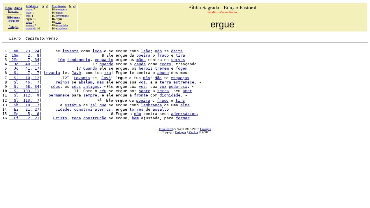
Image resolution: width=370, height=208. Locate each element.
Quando (90, 68)
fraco (163, 55)
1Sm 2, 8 (24, 55)
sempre (90, 95)
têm (61, 59)
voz (142, 82)
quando (106, 64)
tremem (162, 68)
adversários (184, 114)
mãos (141, 59)
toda (76, 118)
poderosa (178, 86)
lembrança (151, 105)
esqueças (180, 78)
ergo (28, 15)
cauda (140, 64)
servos (178, 59)
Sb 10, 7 (24, 105)
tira (180, 55)
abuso (163, 72)
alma (185, 105)
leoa (97, 51)
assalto (161, 109)
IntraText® (166, 129)
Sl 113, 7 (24, 101)
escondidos (62, 25)
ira (107, 72)
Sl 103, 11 (24, 91)
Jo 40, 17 (24, 64)
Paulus (193, 132)
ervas (58, 22)
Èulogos (205, 129)
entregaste (61, 9)
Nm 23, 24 (24, 51)
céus (55, 86)
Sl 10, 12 (24, 78)
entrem (59, 12)
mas (100, 82)
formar (183, 118)
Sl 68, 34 (24, 86)
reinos (62, 82)
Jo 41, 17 (24, 68)
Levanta (52, 72)
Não (158, 78)
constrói (83, 109)
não (158, 51)
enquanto (104, 59)
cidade (62, 109)
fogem (181, 68)
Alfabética (32, 6)
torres (136, 109)
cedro (165, 64)
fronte (141, 95)
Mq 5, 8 (24, 114)
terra (165, 82)
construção (94, 118)
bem (135, 118)
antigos (91, 86)
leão (145, 51)
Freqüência (59, 6)
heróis (146, 68)
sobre (144, 91)
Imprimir (13, 11)
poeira (143, 55)
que (102, 105)
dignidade (170, 95)
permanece (59, 95)
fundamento (78, 59)
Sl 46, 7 (24, 82)
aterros (103, 109)
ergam (29, 9)
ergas (29, 12)
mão (146, 78)
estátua (73, 105)
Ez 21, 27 (24, 109)
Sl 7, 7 (24, 72)
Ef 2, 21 (24, 118)
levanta (70, 51)
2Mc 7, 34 (24, 59)
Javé (76, 72)
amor (187, 91)
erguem (30, 25)
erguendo (31, 28)
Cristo (60, 118)
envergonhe (62, 15)
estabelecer (62, 28)
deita (177, 51)
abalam (85, 82)
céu (102, 91)
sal (93, 105)
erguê (29, 22)
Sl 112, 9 (24, 95)
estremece (183, 82)
